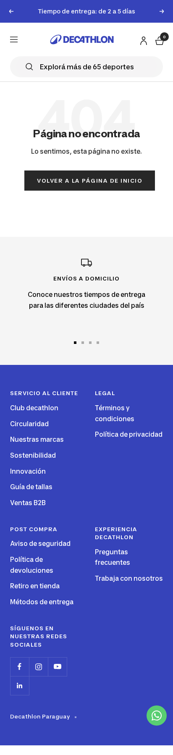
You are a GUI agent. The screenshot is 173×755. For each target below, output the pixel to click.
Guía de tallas (31, 487)
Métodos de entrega (41, 602)
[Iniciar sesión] (142, 38)
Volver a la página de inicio (89, 180)
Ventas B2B (28, 503)
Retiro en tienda (35, 586)
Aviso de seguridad (40, 544)
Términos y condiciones (114, 413)
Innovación (28, 471)
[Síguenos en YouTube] (57, 666)
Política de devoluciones (31, 565)
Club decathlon (34, 408)
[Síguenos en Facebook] (19, 666)
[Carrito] (159, 39)
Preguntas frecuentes (112, 557)
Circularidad (29, 424)
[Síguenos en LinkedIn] (19, 685)
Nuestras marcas (37, 439)
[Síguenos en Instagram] (38, 666)
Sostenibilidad (33, 455)
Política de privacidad (129, 434)
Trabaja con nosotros (129, 578)
